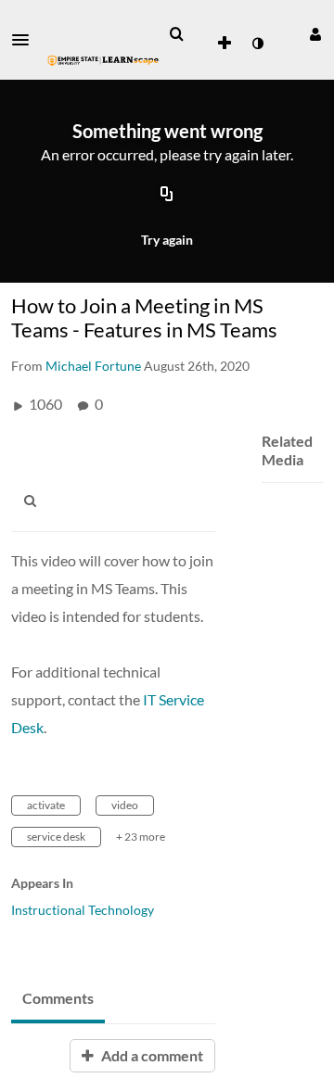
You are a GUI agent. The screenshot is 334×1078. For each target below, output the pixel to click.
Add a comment (150, 1055)
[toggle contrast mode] (257, 43)
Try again (167, 239)
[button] (26, 40)
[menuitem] (176, 34)
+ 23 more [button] (140, 836)
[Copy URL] (167, 194)
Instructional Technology (82, 910)
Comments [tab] (58, 998)
